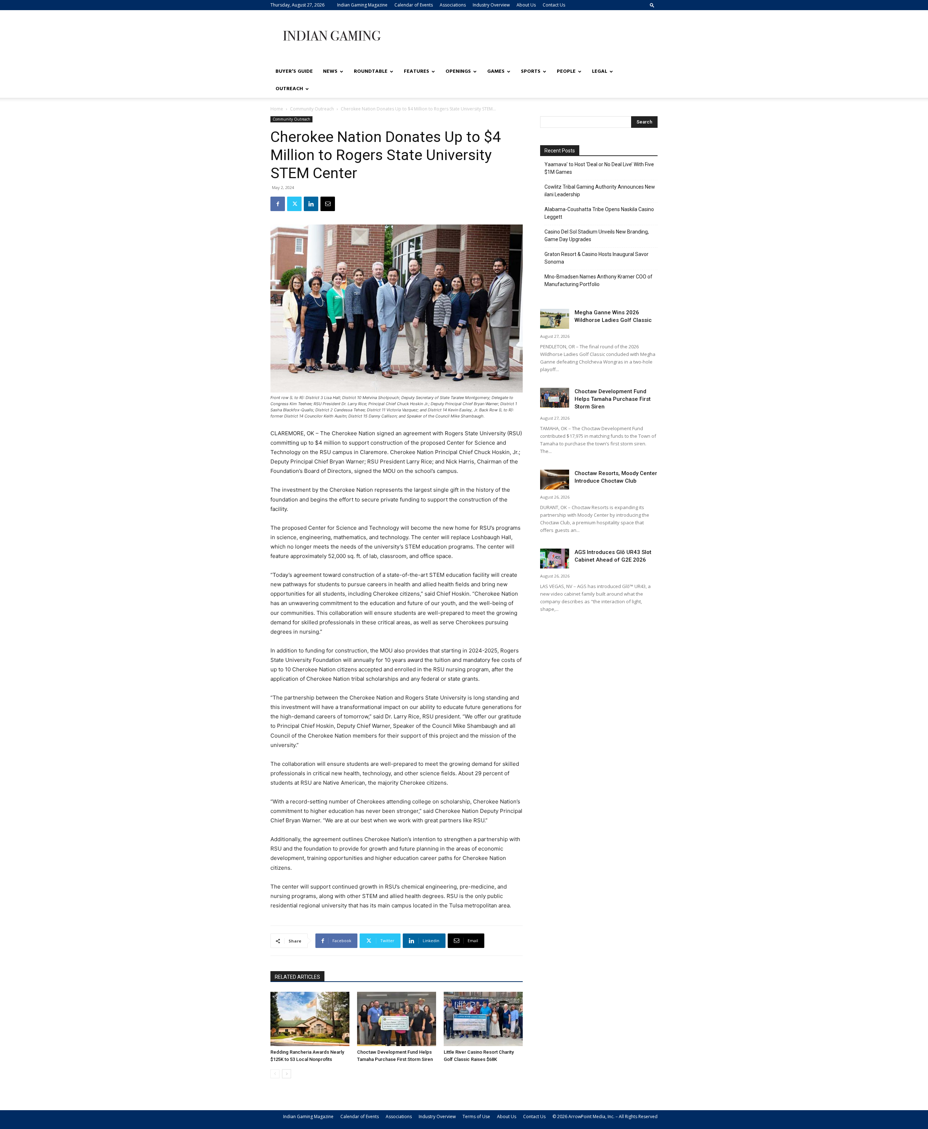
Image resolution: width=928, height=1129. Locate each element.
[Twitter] (294, 204)
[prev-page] (274, 1073)
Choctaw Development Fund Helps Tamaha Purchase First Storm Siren (613, 399)
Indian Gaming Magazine (362, 5)
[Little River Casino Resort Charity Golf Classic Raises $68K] (483, 1019)
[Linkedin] (311, 204)
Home (276, 109)
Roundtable (371, 71)
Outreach (289, 89)
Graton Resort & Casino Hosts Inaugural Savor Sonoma (596, 258)
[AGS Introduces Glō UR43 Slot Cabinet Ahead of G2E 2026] (554, 558)
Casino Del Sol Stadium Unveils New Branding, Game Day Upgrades (596, 235)
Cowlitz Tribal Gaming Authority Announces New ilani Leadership (599, 190)
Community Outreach (312, 109)
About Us (526, 5)
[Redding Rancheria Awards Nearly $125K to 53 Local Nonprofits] (309, 1019)
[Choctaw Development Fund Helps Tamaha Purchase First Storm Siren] (396, 1019)
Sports (530, 71)
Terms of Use (476, 1116)
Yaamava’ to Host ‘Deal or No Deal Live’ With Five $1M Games (599, 168)
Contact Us (554, 5)
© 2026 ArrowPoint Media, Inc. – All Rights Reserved (605, 1116)
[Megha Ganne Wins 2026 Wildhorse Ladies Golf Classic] (554, 319)
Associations (453, 5)
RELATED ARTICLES (297, 977)
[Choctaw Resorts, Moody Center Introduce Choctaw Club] (554, 480)
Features (416, 71)
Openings (458, 71)
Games (496, 71)
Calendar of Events (413, 5)
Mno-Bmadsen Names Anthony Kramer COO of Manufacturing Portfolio (598, 280)
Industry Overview (491, 5)
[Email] (327, 204)
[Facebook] (277, 204)
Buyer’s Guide (294, 71)
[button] (652, 5)
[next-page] (286, 1073)
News (330, 71)
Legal (599, 71)
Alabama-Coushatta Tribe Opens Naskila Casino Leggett (599, 213)
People (566, 71)
